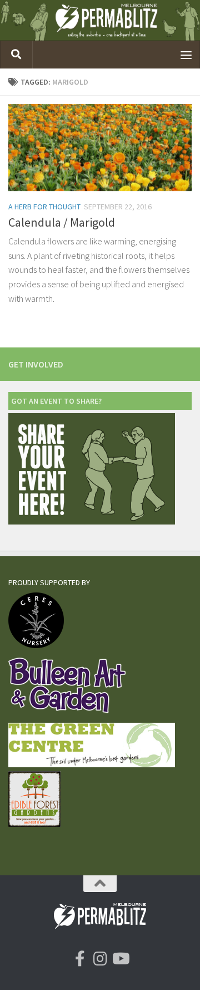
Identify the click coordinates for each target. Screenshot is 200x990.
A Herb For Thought (44, 207)
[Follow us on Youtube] (120, 959)
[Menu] (186, 54)
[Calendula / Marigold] (100, 147)
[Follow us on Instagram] (100, 959)
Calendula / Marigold (61, 222)
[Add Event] (91, 521)
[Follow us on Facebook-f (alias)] (80, 959)
